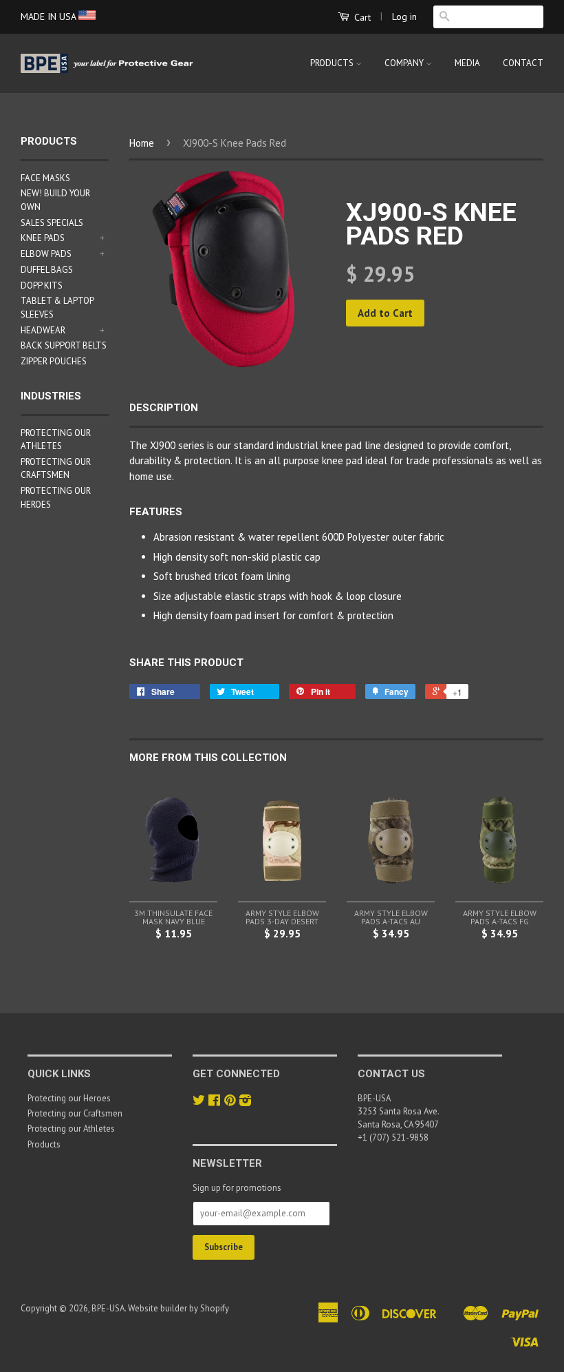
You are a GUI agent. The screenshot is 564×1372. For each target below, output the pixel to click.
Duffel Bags (47, 270)
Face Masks (45, 178)
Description (163, 408)
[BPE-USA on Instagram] (245, 1102)
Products (333, 63)
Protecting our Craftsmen (75, 1113)
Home (141, 142)
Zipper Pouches (54, 361)
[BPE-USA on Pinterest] (230, 1102)
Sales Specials (52, 223)
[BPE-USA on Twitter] (199, 1102)
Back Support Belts (64, 345)
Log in (404, 16)
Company (405, 63)
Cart (361, 17)
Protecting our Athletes (71, 1128)
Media (467, 63)
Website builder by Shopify (178, 1308)
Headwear (43, 330)
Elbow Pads (46, 254)
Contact (523, 63)
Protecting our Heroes (69, 1098)
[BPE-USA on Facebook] (214, 1102)
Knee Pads (43, 238)
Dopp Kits (42, 285)
